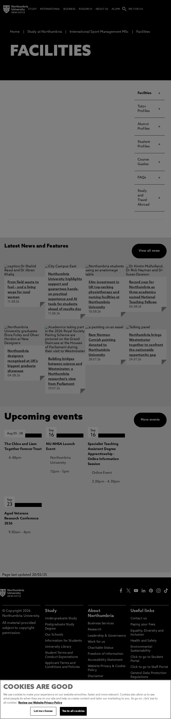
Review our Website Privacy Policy (40, 702)
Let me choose (43, 711)
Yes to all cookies (73, 711)
